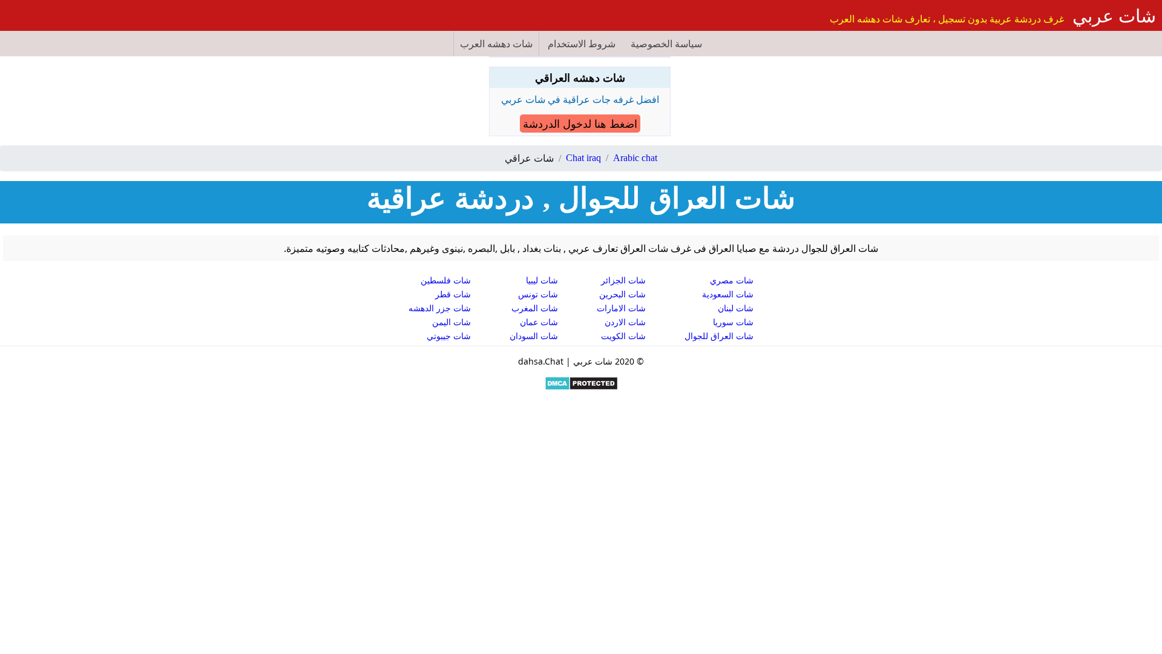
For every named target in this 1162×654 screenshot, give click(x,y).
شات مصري (731, 280)
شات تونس (538, 294)
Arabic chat (635, 158)
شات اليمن (451, 322)
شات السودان (534, 336)
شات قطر (453, 294)
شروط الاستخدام (581, 43)
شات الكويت (623, 336)
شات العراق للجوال (718, 336)
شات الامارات (621, 308)
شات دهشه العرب (496, 43)
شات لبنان (735, 308)
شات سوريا (733, 322)
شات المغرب (534, 308)
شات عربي (1114, 15)
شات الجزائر (623, 280)
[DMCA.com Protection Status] (581, 387)
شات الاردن (625, 322)
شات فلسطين (446, 280)
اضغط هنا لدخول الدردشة (580, 123)
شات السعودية (727, 294)
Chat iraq (583, 158)
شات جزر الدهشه (440, 308)
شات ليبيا (542, 280)
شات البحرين (622, 294)
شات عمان (539, 322)
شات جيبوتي (449, 336)
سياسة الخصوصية (666, 43)
